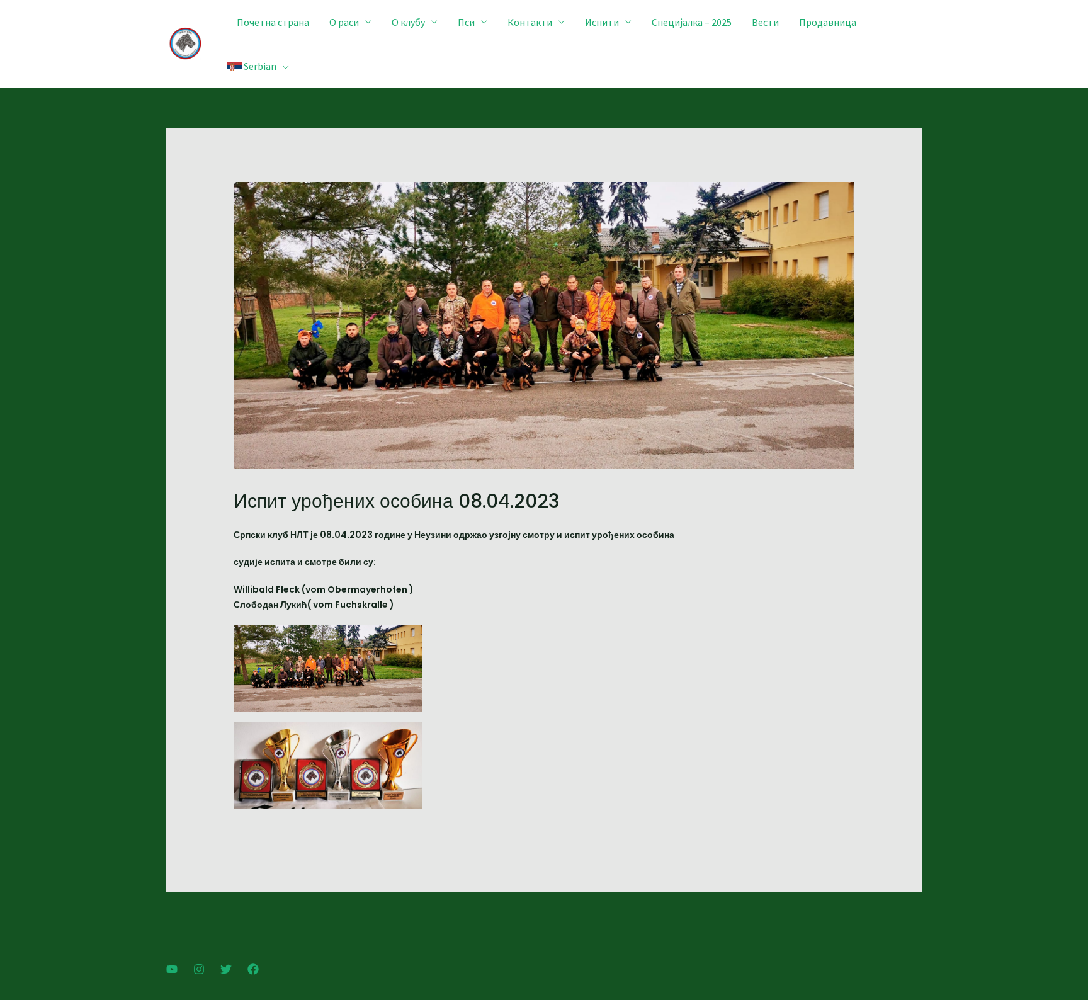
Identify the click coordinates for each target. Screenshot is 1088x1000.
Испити (602, 22)
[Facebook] (253, 969)
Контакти (529, 22)
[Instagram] (199, 969)
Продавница (827, 22)
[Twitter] (226, 969)
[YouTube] (172, 969)
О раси (344, 22)
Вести (765, 22)
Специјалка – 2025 (692, 22)
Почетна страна (273, 22)
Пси (466, 22)
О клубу (408, 22)
